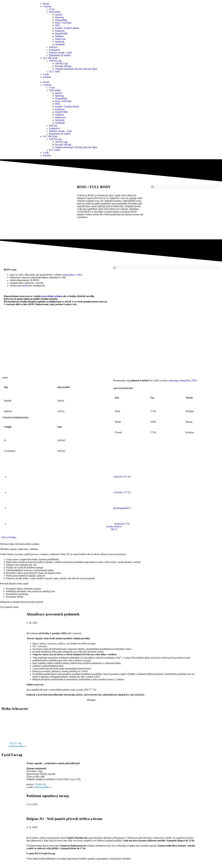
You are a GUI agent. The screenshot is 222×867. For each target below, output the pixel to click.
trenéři (25, 285)
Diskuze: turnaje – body (60, 52)
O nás (52, 9)
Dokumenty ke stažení (59, 55)
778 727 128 (15, 743)
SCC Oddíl (54, 71)
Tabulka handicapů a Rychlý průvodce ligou (76, 69)
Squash (58, 14)
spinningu (173, 380)
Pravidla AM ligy (63, 66)
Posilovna (59, 31)
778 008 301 (40, 784)
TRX (57, 25)
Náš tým (53, 47)
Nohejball (59, 44)
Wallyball (59, 41)
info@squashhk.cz (17, 746)
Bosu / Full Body (63, 22)
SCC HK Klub (50, 58)
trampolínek (185, 380)
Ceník (46, 74)
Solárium (59, 36)
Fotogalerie (54, 50)
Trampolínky (61, 20)
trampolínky (68, 274)
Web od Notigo (9, 537)
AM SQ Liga (55, 60)
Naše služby (55, 12)
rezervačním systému (51, 296)
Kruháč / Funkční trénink (67, 28)
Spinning (59, 17)
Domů (46, 3)
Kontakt (47, 77)
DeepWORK (61, 33)
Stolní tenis (60, 39)
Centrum (47, 6)
